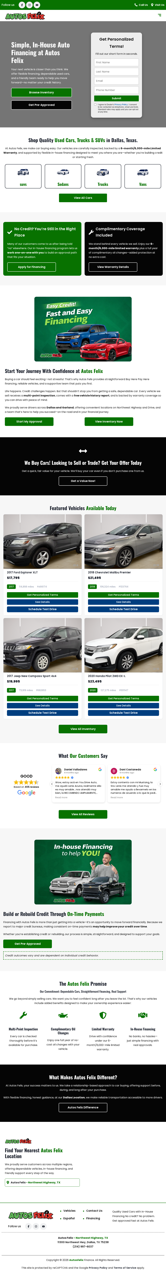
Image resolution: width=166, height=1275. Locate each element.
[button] (160, 784)
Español (69, 1218)
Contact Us (94, 1211)
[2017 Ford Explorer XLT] (42, 564)
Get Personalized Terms (42, 595)
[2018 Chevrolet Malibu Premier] (123, 564)
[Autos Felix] (25, 15)
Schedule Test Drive (42, 609)
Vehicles (69, 1211)
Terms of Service (125, 1268)
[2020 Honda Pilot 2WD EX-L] (123, 668)
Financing (93, 1218)
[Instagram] (29, 5)
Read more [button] (61, 797)
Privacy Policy (121, 104)
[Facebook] (22, 5)
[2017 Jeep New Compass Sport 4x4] (42, 668)
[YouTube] (37, 5)
